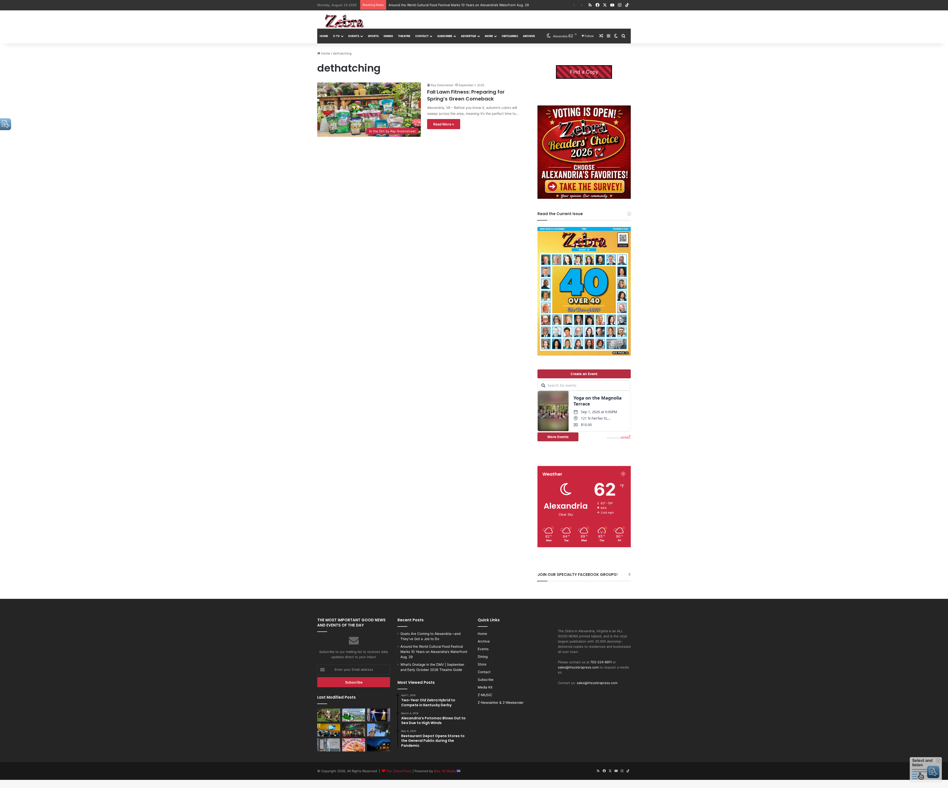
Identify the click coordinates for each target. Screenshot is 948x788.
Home (324, 36)
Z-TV (336, 36)
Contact (422, 36)
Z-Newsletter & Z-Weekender (501, 703)
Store (482, 664)
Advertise (468, 36)
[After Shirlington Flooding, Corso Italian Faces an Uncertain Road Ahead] (353, 730)
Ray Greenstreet (442, 85)
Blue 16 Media (445, 771)
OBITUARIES (510, 36)
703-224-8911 (601, 662)
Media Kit (485, 687)
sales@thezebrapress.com (578, 667)
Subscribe (444, 36)
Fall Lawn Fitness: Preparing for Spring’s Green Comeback (466, 95)
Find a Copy (584, 72)
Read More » (443, 124)
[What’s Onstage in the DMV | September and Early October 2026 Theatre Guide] (378, 714)
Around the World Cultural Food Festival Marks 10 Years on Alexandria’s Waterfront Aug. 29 (433, 652)
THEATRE (404, 36)
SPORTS (373, 36)
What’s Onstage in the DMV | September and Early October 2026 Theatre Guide (450, 5)
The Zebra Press (399, 771)
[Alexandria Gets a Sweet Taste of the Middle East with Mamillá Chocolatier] (328, 744)
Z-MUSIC (485, 695)
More (489, 36)
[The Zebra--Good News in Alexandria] (344, 21)
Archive (529, 36)
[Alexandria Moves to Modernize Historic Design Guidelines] (328, 730)
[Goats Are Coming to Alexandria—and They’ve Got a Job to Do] (328, 714)
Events (353, 36)
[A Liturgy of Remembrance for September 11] (378, 730)
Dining (388, 36)
